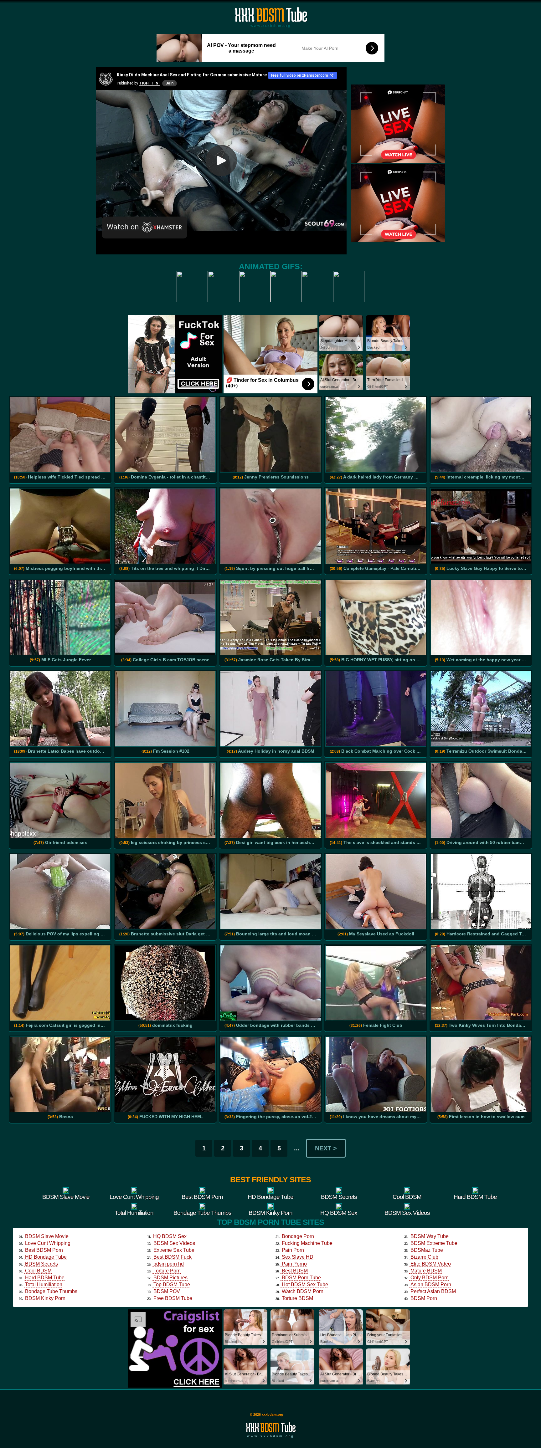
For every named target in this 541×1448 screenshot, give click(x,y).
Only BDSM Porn (429, 1277)
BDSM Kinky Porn (45, 1298)
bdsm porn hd (168, 1263)
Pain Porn (293, 1250)
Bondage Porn (298, 1236)
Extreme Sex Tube (173, 1250)
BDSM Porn (423, 1298)
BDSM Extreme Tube (433, 1243)
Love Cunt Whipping (47, 1243)
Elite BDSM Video (430, 1263)
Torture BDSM (297, 1298)
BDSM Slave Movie (47, 1236)
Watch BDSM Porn (302, 1291)
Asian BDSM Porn (430, 1284)
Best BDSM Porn (44, 1250)
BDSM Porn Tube (301, 1277)
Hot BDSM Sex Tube (305, 1284)
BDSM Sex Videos (174, 1243)
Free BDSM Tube (172, 1298)
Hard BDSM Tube (44, 1277)
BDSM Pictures (170, 1277)
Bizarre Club (424, 1257)
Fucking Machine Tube (307, 1243)
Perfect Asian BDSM (433, 1291)
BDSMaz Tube (426, 1250)
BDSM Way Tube (429, 1236)
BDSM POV (166, 1291)
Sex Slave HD (297, 1257)
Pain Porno (294, 1263)
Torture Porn (167, 1270)
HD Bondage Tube (46, 1257)
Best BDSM (295, 1270)
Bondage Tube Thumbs (51, 1291)
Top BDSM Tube (171, 1284)
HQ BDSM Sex (170, 1236)
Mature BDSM (426, 1270)
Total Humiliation (43, 1284)
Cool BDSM (38, 1270)
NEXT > (326, 1148)
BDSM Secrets (41, 1263)
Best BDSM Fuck (172, 1257)
